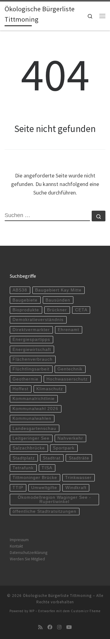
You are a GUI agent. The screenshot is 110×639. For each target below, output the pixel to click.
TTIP (18, 487)
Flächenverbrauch (33, 359)
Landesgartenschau (34, 428)
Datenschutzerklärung (28, 552)
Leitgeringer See (31, 438)
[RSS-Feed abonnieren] (40, 627)
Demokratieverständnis (38, 319)
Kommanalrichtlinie (34, 398)
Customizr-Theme (86, 611)
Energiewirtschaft (32, 349)
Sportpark (64, 448)
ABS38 (20, 290)
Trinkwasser (78, 477)
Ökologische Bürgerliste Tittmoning (57, 595)
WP (32, 611)
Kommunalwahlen (32, 418)
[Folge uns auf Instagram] (59, 627)
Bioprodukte (26, 310)
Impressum (19, 539)
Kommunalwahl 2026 (35, 408)
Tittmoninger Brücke (35, 477)
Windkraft (75, 487)
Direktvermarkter (31, 329)
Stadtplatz (24, 458)
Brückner (57, 310)
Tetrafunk (23, 468)
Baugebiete (25, 300)
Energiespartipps (31, 339)
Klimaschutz (49, 389)
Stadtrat (52, 458)
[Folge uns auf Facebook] (49, 627)
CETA (81, 310)
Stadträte (79, 458)
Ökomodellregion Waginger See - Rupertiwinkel (54, 499)
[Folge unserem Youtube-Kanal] (69, 627)
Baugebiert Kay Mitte (58, 290)
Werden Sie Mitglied (27, 559)
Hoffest (20, 389)
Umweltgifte (44, 487)
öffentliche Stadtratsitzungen (44, 511)
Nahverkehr (70, 438)
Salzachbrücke (29, 448)
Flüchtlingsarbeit (31, 369)
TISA (47, 468)
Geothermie (25, 379)
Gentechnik (69, 369)
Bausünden (58, 300)
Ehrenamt (68, 329)
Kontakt (16, 546)
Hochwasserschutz (67, 379)
